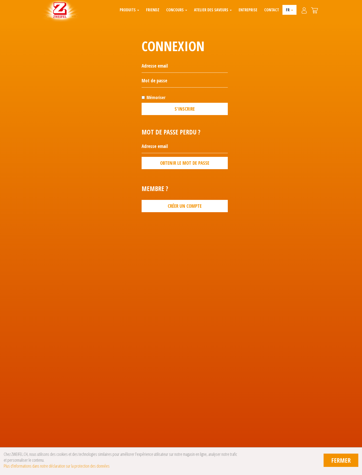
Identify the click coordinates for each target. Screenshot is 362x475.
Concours (175, 10)
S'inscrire (185, 109)
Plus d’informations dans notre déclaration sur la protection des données (57, 466)
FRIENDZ (152, 10)
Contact (271, 10)
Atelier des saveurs (211, 10)
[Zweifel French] (60, 11)
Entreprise (248, 10)
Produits (128, 10)
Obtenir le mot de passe (184, 163)
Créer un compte (185, 206)
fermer (341, 460)
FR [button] (288, 10)
